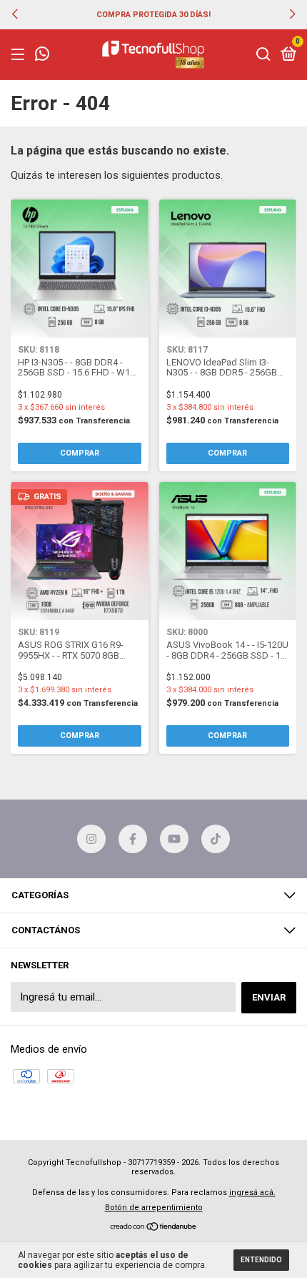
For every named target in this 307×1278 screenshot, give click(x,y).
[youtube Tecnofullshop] (174, 839)
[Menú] (20, 54)
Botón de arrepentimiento (154, 1207)
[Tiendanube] (153, 1228)
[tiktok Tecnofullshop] (215, 839)
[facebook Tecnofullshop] (133, 839)
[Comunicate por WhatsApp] (42, 55)
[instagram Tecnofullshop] (91, 839)
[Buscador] (263, 54)
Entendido (261, 1260)
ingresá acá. (252, 1192)
